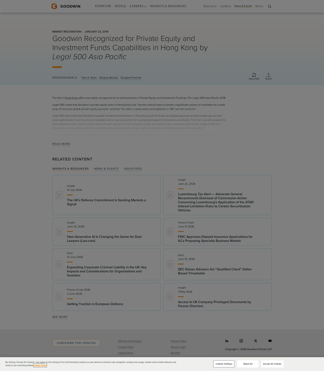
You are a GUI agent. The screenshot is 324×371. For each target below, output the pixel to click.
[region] (162, 364)
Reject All (247, 363)
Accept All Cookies (272, 363)
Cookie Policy (40, 365)
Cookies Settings (224, 363)
